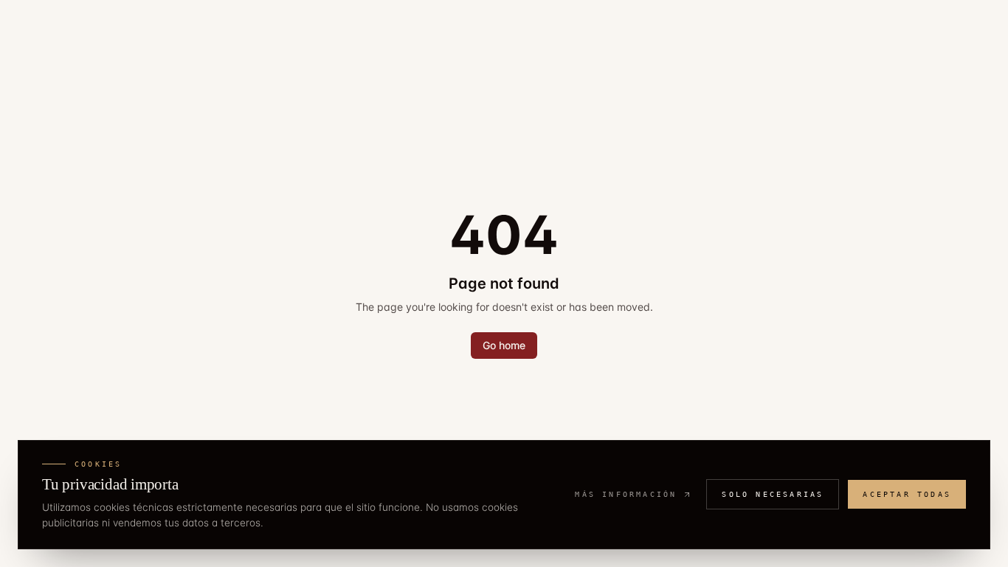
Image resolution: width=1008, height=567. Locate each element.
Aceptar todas (907, 494)
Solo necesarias (773, 494)
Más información (626, 494)
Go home (504, 345)
